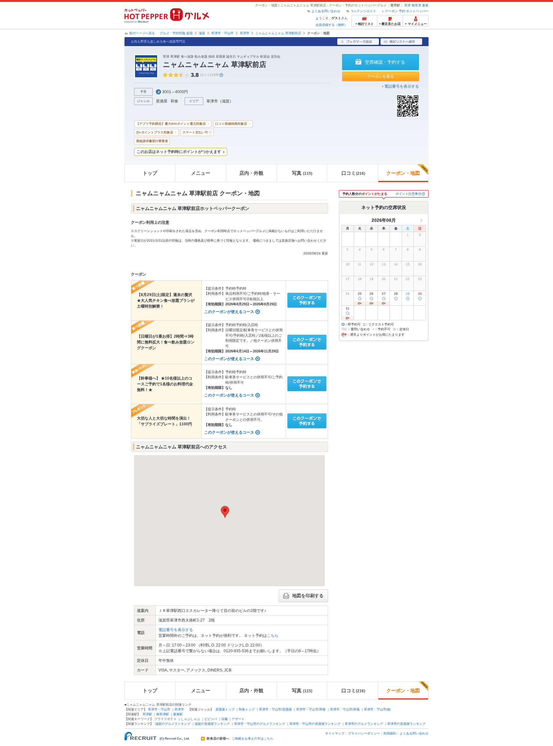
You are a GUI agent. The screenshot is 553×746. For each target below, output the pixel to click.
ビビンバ (210, 719)
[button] (225, 512)
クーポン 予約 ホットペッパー (407, 11)
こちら (272, 635)
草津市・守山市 (222, 33)
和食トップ (247, 709)
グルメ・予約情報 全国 (176, 33)
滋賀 (202, 33)
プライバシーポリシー (364, 733)
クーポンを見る (380, 76)
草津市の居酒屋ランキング (406, 724)
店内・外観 (251, 173)
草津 (407, 5)
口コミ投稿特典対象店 (231, 123)
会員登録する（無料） (332, 25)
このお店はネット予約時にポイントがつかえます (179, 151)
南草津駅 (162, 714)
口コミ (353, 173)
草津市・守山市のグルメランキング (259, 724)
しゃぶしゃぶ (190, 719)
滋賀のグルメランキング (172, 724)
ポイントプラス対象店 (157, 132)
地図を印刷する (308, 595)
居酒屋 (161, 101)
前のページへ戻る (142, 33)
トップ (150, 173)
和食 (174, 101)
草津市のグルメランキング (364, 724)
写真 (302, 173)
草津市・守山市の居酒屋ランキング (315, 724)
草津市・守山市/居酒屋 (275, 709)
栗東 (425, 5)
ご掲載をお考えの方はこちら (252, 738)
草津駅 (147, 714)
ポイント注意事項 (408, 194)
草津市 (244, 33)
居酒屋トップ (225, 709)
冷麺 (224, 719)
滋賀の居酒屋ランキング (212, 724)
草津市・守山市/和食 (311, 709)
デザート (238, 719)
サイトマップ (334, 733)
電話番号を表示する (401, 86)
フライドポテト (165, 719)
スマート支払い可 (195, 132)
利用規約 (389, 733)
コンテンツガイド (363, 11)
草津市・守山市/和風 (345, 709)
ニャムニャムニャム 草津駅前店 (278, 33)
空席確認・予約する (385, 62)
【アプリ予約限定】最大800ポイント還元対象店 (171, 123)
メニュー (200, 173)
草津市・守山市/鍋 (377, 709)
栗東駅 (178, 714)
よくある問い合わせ (325, 11)
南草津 (416, 5)
